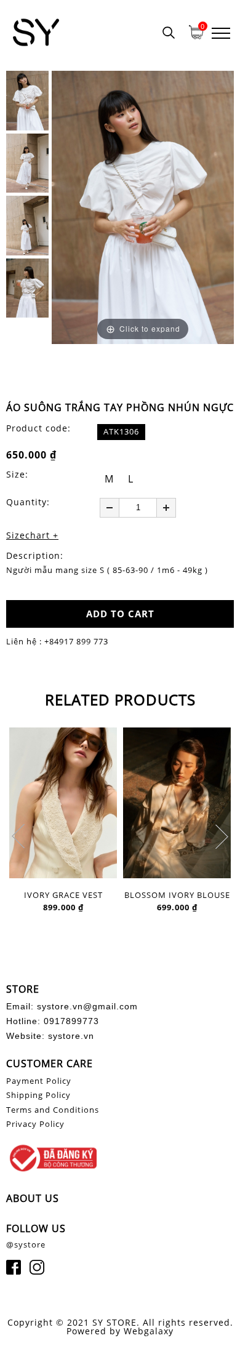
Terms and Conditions (52, 1109)
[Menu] (221, 32)
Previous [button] (18, 836)
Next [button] (221, 836)
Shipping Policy (38, 1094)
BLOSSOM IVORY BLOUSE (177, 895)
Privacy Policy (35, 1123)
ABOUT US (32, 1198)
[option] (143, 207)
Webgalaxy (149, 1331)
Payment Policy (38, 1080)
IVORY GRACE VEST (63, 895)
